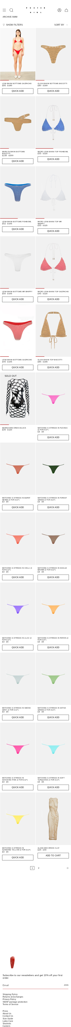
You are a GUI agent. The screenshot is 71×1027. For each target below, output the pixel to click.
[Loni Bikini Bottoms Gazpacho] (17, 54)
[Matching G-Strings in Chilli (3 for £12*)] (17, 539)
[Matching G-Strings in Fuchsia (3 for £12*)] (53, 398)
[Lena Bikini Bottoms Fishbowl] (17, 192)
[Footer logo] (12, 963)
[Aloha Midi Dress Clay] (53, 819)
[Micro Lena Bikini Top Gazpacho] (53, 262)
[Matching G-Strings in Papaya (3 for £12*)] (53, 608)
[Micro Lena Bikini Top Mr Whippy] (53, 192)
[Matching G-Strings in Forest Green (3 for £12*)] (53, 469)
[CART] (66, 10)
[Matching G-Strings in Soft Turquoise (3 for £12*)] (53, 749)
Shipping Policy (10, 994)
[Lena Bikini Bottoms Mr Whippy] (17, 262)
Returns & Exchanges (13, 997)
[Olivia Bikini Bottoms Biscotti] (53, 54)
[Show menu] (4, 10)
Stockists (7, 1023)
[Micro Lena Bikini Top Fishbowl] (53, 122)
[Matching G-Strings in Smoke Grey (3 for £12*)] (17, 679)
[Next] (56, 868)
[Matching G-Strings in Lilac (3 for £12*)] (17, 608)
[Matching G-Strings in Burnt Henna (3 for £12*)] (17, 469)
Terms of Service (10, 1004)
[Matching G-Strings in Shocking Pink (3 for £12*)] (17, 749)
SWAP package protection (15, 1002)
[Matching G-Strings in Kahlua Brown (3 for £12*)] (53, 539)
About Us (7, 1013)
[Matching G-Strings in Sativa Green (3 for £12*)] (53, 679)
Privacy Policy (9, 999)
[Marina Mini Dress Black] (17, 398)
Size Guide (8, 1018)
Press (5, 1011)
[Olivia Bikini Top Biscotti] (53, 330)
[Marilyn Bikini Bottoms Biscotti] (17, 122)
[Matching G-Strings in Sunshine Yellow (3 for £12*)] (17, 819)
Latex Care (8, 1021)
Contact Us (8, 1016)
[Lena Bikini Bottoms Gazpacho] (17, 330)
